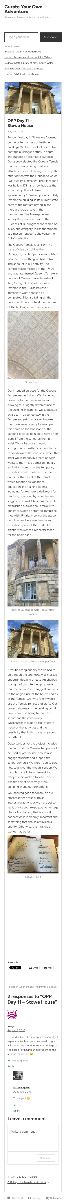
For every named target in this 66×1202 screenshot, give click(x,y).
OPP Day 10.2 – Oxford (24, 1176)
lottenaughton (21, 1087)
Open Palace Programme (33, 986)
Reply (11, 1066)
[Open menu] (6, 27)
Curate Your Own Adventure (23, 9)
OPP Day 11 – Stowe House (20, 123)
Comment (46, 1158)
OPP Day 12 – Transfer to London (27, 1182)
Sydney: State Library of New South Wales (29, 62)
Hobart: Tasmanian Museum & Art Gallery (28, 57)
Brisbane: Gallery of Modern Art (22, 51)
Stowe (53, 986)
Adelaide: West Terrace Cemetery (23, 68)
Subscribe (50, 37)
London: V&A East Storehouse (21, 74)
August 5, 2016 (16, 1030)
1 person (24, 1060)
